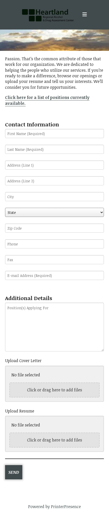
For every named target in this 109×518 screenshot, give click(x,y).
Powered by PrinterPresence (54, 506)
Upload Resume (19, 411)
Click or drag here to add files (54, 390)
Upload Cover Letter (23, 360)
